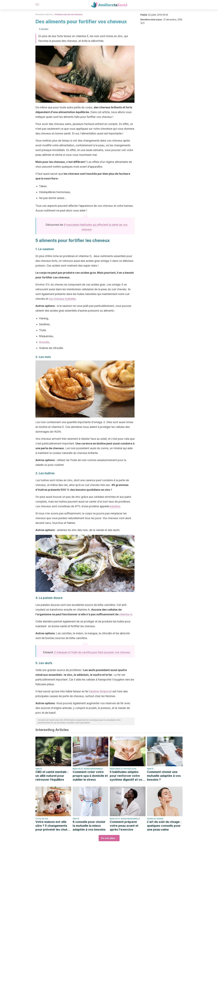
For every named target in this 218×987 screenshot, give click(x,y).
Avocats (44, 342)
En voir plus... (109, 838)
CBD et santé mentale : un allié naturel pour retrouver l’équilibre (51, 775)
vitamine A (125, 614)
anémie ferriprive (100, 691)
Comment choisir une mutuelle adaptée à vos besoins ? (164, 775)
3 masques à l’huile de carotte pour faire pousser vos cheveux (92, 652)
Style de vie (41, 819)
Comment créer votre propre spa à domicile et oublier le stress (90, 775)
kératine (115, 506)
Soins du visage (155, 819)
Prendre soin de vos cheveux (68, 14)
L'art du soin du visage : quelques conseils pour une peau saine (164, 825)
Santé (38, 769)
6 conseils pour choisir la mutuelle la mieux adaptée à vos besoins (89, 825)
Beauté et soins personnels (88, 769)
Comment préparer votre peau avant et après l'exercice (124, 825)
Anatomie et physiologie (123, 769)
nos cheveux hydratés (62, 298)
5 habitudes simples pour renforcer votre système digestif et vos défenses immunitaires (127, 776)
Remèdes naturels (43, 14)
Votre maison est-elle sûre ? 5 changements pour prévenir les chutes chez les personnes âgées (53, 825)
